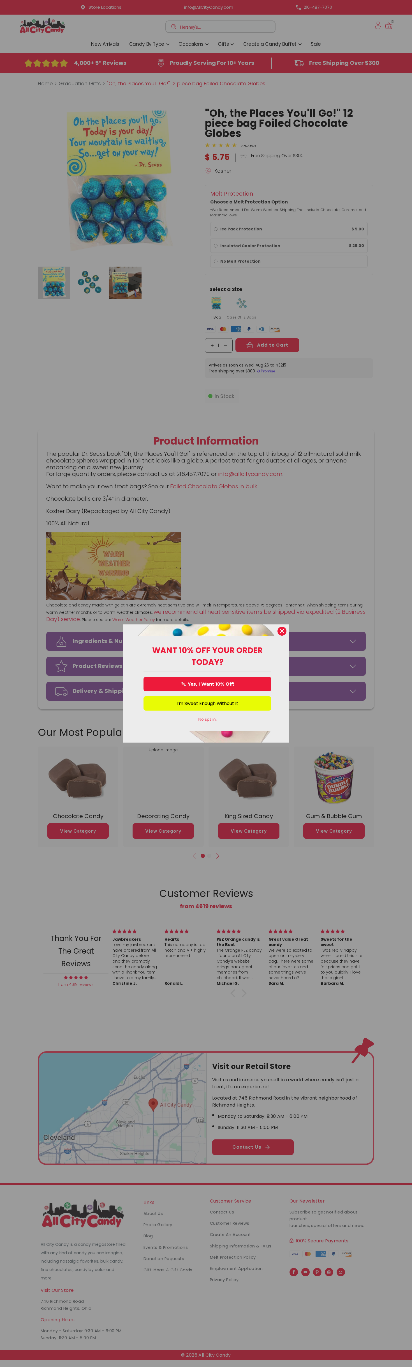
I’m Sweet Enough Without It (207, 703)
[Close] (282, 631)
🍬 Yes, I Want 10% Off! (207, 684)
